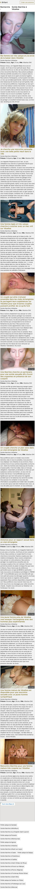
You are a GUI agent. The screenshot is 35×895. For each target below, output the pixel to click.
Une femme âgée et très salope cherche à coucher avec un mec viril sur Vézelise (16, 226)
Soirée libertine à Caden (8, 852)
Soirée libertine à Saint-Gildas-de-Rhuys (14, 863)
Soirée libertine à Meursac (9, 887)
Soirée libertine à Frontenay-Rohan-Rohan (14, 873)
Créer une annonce (27, 2)
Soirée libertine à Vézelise (9, 845)
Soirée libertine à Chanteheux (10, 856)
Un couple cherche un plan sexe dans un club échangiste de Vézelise (17, 449)
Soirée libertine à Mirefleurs (9, 828)
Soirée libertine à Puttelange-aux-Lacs (13, 884)
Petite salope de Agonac (8, 842)
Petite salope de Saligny (25, 852)
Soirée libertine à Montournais (10, 839)
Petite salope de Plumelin (9, 835)
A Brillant (4, 2)
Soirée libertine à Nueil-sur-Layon (11, 849)
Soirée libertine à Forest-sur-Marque (12, 866)
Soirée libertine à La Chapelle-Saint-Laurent (15, 832)
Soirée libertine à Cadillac (9, 859)
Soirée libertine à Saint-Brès (10, 877)
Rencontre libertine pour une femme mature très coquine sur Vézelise (16, 767)
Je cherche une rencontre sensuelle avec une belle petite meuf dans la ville (16, 151)
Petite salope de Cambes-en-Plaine (12, 880)
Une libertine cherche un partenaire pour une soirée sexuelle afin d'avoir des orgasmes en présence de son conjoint (16, 375)
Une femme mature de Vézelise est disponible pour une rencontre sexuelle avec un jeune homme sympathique (15, 693)
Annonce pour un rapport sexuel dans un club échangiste (17, 541)
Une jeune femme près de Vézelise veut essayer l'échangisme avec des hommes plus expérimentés (16, 619)
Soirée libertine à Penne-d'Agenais (12, 870)
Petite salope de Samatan (9, 825)
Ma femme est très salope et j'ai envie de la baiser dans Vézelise (17, 57)
